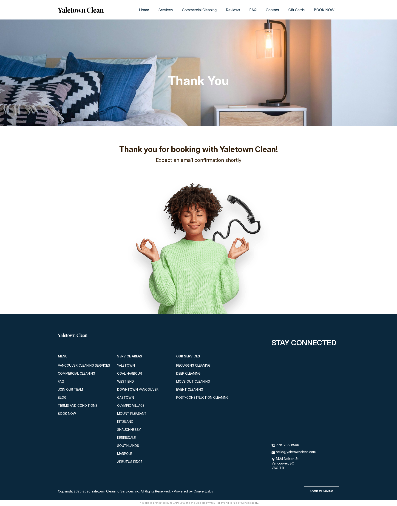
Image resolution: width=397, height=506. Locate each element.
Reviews (233, 10)
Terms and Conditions (77, 405)
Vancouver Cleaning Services (84, 365)
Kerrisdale (126, 438)
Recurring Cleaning (193, 365)
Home (144, 10)
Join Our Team (70, 389)
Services (165, 10)
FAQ (253, 10)
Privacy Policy (215, 502)
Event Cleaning (189, 389)
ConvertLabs (203, 491)
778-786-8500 (287, 445)
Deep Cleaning (188, 373)
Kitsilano (125, 421)
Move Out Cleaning (193, 381)
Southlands (128, 446)
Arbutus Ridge (129, 462)
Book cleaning (321, 491)
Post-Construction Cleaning (202, 397)
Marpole (124, 454)
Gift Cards (296, 10)
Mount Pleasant (132, 413)
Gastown (125, 397)
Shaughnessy (129, 429)
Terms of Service (240, 502)
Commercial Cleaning (199, 10)
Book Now (67, 413)
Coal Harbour (129, 373)
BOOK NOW (324, 10)
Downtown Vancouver (138, 389)
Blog (62, 397)
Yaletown (126, 365)
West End (125, 381)
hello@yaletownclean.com (296, 452)
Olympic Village (131, 405)
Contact (272, 10)
